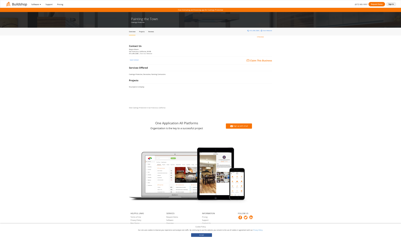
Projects (142, 32)
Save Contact (134, 60)
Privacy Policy (258, 230)
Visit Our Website (146, 54)
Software (169, 220)
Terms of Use (136, 217)
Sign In (391, 4)
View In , (147, 108)
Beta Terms (135, 223)
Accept (201, 235)
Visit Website (267, 31)
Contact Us (206, 223)
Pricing (60, 4)
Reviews (151, 32)
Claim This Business (261, 60)
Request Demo (377, 4)
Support (49, 4)
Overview (132, 32)
